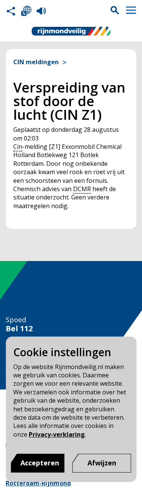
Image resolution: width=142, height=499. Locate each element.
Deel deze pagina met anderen (11, 11)
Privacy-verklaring (57, 434)
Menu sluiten (131, 10)
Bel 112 (19, 328)
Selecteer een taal (26, 11)
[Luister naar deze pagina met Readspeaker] (41, 11)
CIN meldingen (36, 62)
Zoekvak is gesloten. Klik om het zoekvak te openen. (114, 10)
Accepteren (39, 462)
